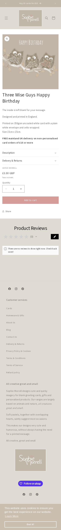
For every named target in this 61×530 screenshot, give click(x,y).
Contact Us (11, 336)
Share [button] (8, 211)
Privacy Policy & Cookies (18, 351)
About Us (10, 322)
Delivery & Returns (15, 344)
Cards (9, 308)
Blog (8, 329)
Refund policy (13, 372)
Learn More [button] (12, 516)
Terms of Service (14, 365)
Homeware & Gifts (15, 315)
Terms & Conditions (15, 358)
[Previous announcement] (5, 3)
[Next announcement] (55, 3)
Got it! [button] (30, 524)
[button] (6, 18)
